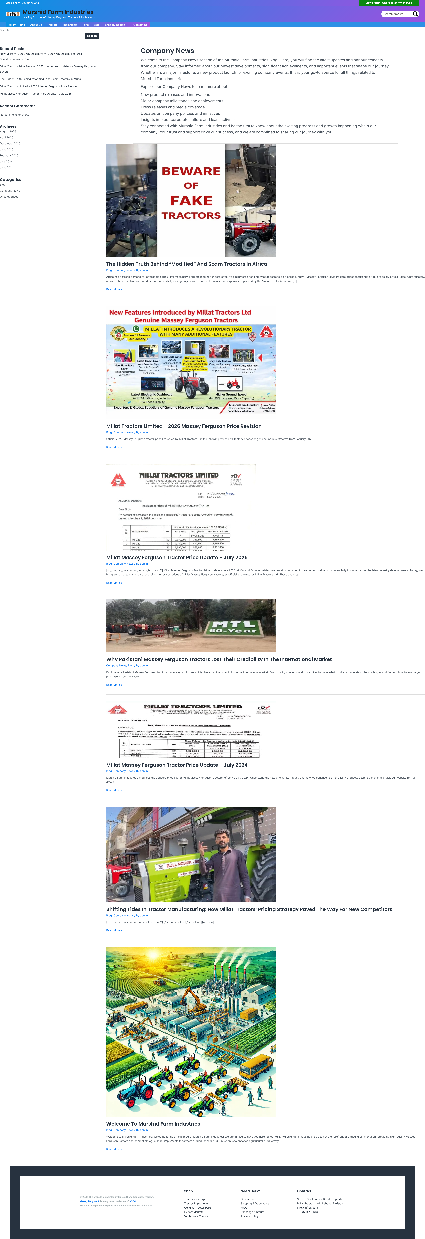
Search (4, 30)
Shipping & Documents (255, 1203)
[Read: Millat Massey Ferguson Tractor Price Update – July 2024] (191, 729)
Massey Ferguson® (90, 1201)
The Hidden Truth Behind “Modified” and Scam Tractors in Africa (40, 79)
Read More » (114, 289)
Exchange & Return (252, 1212)
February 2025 (9, 155)
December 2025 (10, 143)
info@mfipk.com (307, 1207)
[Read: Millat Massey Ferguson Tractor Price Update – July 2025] (182, 507)
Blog (3, 184)
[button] (389, 3)
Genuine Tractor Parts (197, 1207)
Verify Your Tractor (196, 1216)
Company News (10, 190)
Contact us (247, 1199)
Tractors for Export (196, 1199)
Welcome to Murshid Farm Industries (153, 1123)
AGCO (132, 1201)
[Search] (415, 14)
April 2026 (6, 137)
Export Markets (193, 1212)
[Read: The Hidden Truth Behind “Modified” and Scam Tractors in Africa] (191, 200)
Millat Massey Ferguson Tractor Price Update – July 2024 (177, 764)
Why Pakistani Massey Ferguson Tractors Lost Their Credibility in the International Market (219, 659)
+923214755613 (307, 1212)
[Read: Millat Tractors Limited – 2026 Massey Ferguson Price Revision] (191, 362)
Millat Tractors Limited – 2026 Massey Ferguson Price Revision (39, 86)
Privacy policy (249, 1216)
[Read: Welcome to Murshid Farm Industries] (191, 1031)
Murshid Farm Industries (58, 12)
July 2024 (6, 161)
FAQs (244, 1207)
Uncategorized (9, 196)
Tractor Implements (196, 1203)
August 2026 (8, 131)
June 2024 (6, 167)
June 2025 (6, 149)
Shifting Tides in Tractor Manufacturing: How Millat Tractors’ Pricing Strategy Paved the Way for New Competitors (249, 909)
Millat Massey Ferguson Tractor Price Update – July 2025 (36, 93)
